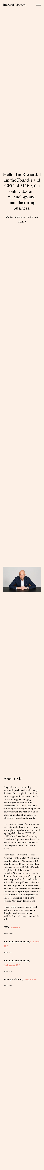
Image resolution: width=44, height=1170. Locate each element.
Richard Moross (14, 5)
